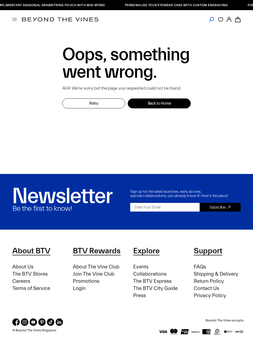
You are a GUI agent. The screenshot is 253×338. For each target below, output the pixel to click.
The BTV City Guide (155, 288)
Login (79, 288)
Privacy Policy (210, 295)
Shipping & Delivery (216, 274)
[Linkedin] (59, 322)
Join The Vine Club (93, 274)
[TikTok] (50, 322)
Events (140, 267)
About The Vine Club (96, 267)
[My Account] (229, 19)
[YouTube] (33, 322)
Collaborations (150, 274)
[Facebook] (16, 322)
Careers (21, 281)
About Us (22, 267)
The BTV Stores (30, 274)
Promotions (86, 281)
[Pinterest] (42, 322)
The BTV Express (152, 281)
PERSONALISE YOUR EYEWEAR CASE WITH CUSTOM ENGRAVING (173, 5)
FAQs (200, 267)
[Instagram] (24, 322)
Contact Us (206, 288)
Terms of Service (31, 288)
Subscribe (218, 207)
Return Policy (209, 281)
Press (139, 295)
